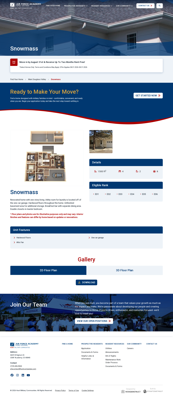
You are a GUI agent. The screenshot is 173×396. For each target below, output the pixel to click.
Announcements (112, 352)
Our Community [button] (123, 6)
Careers (130, 348)
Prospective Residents (92, 344)
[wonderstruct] (131, 391)
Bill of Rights (110, 356)
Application (86, 348)
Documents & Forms (89, 352)
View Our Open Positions (92, 321)
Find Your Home (53, 6)
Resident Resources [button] (100, 6)
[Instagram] (17, 375)
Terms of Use (73, 391)
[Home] (25, 5)
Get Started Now (146, 95)
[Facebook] (12, 375)
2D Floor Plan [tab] (48, 270)
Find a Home (67, 344)
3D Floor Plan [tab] (124, 270)
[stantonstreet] (153, 391)
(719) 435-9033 (16, 366)
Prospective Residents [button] (74, 6)
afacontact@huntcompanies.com (23, 369)
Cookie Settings (88, 391)
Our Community (134, 344)
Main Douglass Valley (37, 79)
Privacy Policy (60, 391)
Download (88, 282)
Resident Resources (114, 344)
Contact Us (144, 6)
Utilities (108, 348)
